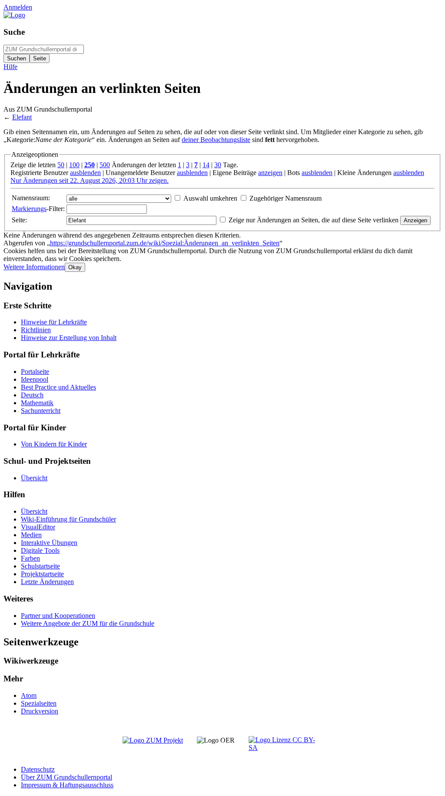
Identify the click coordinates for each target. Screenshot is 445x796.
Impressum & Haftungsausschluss (67, 785)
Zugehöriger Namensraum (285, 198)
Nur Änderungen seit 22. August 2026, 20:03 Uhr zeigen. (89, 180)
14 (206, 164)
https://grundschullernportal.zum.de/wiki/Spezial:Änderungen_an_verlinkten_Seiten (164, 243)
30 (217, 164)
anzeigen (270, 172)
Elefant (22, 117)
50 (60, 164)
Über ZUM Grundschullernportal (66, 777)
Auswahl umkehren (210, 198)
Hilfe (10, 66)
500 (105, 164)
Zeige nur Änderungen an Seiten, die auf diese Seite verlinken (314, 220)
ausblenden (85, 172)
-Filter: (38, 208)
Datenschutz (38, 769)
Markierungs (29, 208)
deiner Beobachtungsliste (216, 139)
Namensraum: (31, 197)
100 (74, 164)
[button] (34, 267)
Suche (14, 31)
